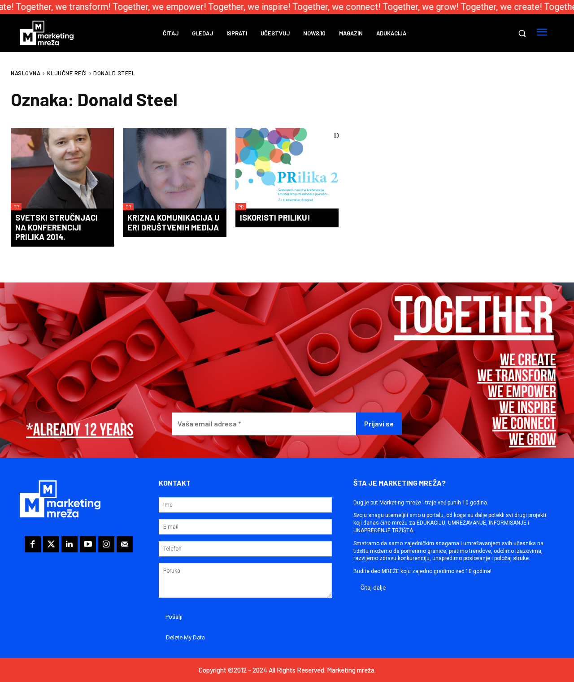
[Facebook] (33, 544)
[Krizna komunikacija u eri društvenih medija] (174, 169)
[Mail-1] (125, 544)
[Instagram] (106, 544)
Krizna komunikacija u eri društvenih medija (173, 222)
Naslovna (25, 73)
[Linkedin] (69, 544)
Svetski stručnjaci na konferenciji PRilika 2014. (56, 227)
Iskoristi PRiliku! (275, 217)
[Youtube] (88, 544)
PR (16, 206)
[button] (522, 33)
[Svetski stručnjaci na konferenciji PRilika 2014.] (62, 169)
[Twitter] (51, 544)
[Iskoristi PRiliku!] (287, 169)
